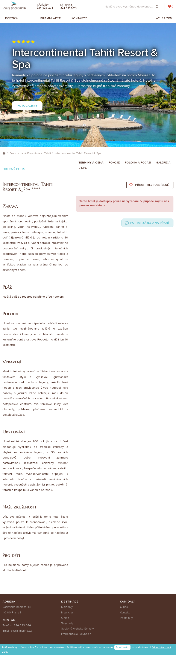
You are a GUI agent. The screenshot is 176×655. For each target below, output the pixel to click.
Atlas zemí (164, 18)
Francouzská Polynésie (24, 153)
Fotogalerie (27, 106)
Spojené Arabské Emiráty (77, 628)
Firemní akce (50, 18)
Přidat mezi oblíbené (152, 185)
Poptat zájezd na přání (149, 223)
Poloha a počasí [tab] (138, 162)
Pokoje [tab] (114, 162)
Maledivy (67, 607)
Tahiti (47, 153)
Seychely (67, 623)
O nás (124, 607)
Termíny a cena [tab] (91, 162)
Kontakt (125, 612)
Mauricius (67, 612)
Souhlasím (122, 647)
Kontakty (79, 18)
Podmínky (126, 618)
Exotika (12, 18)
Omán (65, 618)
